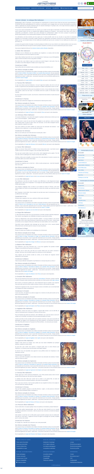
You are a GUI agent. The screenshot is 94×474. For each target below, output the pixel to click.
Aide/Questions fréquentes (76, 462)
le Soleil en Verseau (23, 396)
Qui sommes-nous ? (74, 456)
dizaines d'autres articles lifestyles (40, 48)
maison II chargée (71, 109)
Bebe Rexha (81, 160)
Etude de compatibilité (21, 460)
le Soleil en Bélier (22, 73)
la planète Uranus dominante (48, 396)
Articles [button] (48, 8)
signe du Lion (29, 209)
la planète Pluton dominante (48, 300)
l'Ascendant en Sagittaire (34, 332)
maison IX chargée (71, 335)
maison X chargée (71, 367)
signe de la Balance (30, 273)
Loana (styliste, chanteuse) (84, 165)
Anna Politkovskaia (82, 167)
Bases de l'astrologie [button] (37, 8)
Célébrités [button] (55, 8)
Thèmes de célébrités (48, 460)
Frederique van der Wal (83, 177)
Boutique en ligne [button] (67, 8)
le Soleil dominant (41, 204)
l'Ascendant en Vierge (33, 236)
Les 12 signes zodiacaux (48, 444)
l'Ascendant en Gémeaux (34, 138)
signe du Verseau (30, 402)
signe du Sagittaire (30, 337)
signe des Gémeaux (30, 144)
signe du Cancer (30, 176)
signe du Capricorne (30, 370)
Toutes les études (22, 462)
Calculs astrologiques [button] (23, 8)
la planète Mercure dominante (48, 138)
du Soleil (36, 209)
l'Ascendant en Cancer (32, 170)
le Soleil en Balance (23, 266)
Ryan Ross (80, 175)
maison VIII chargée (71, 303)
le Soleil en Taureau (23, 106)
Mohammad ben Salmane (83, 190)
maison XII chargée (71, 431)
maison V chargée (45, 207)
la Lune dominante (43, 170)
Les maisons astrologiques (49, 446)
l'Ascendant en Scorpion (34, 300)
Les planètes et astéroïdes (49, 448)
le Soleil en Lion (22, 204)
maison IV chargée (65, 173)
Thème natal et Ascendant (22, 442)
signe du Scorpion (30, 305)
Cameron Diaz (81, 155)
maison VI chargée (71, 239)
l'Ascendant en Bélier (31, 73)
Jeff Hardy (80, 202)
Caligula (80, 197)
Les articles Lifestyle (47, 454)
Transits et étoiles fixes (21, 446)
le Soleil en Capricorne (23, 364)
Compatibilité (46, 458)
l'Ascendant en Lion (31, 204)
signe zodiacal (55, 280)
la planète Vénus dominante (48, 106)
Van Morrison (81, 205)
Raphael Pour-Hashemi (87, 137)
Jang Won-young (81, 200)
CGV (71, 458)
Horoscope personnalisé (21, 444)
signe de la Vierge (30, 241)
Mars (41, 80)
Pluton (38, 305)
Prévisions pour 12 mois (21, 458)
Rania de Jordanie (82, 192)
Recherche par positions (75, 446)
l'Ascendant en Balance (34, 266)
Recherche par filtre (74, 448)
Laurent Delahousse (82, 162)
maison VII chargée (28, 271)
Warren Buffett (81, 157)
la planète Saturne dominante (50, 364)
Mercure (44, 144)
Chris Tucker (81, 195)
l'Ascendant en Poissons (33, 428)
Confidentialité (73, 460)
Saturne (40, 370)
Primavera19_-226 (87, 138)
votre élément (42, 278)
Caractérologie (46, 456)
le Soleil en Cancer (22, 170)
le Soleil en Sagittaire (23, 332)
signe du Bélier (29, 80)
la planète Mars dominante (44, 73)
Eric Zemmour (81, 188)
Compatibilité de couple (21, 448)
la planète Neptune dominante (48, 428)
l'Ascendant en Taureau (33, 106)
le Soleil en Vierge (22, 236)
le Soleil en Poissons (23, 428)
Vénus (42, 112)
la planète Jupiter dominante (48, 332)
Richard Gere (81, 185)
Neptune (40, 434)
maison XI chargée (71, 399)
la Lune (38, 176)
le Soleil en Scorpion (23, 300)
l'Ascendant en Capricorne (35, 364)
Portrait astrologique (20, 454)
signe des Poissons (30, 434)
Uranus (37, 402)
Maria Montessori (82, 207)
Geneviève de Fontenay (83, 172)
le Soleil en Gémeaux (23, 138)
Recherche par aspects (75, 444)
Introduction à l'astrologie (49, 442)
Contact (72, 454)
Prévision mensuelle (20, 456)
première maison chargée (22, 77)
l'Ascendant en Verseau (33, 396)
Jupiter (38, 337)
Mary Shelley (81, 170)
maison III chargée (71, 141)
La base (72, 442)
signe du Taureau (30, 112)
